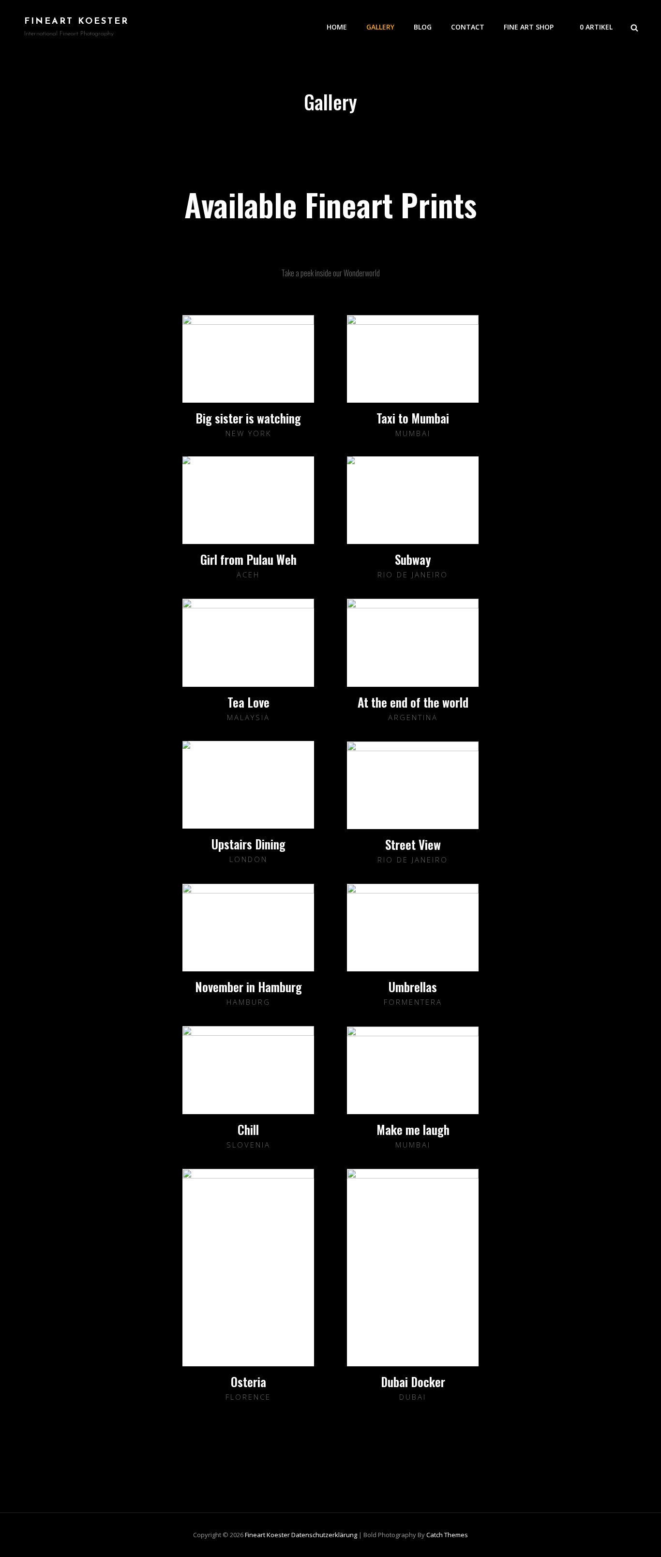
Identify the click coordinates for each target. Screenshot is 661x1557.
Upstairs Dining (248, 844)
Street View (413, 844)
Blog (423, 26)
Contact (467, 26)
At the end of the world (413, 702)
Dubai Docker (413, 1382)
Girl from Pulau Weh (248, 559)
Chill (248, 1129)
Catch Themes (447, 1534)
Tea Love (248, 702)
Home (337, 26)
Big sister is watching (248, 418)
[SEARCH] (634, 27)
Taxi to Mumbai (412, 418)
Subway (413, 559)
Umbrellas (413, 987)
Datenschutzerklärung (324, 1534)
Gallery (380, 26)
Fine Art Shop (529, 26)
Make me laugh (413, 1129)
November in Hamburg (248, 987)
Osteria (248, 1382)
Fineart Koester (76, 21)
